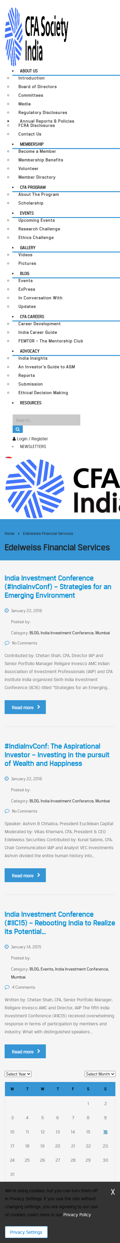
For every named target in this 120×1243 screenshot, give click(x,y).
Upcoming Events (36, 220)
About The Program (38, 194)
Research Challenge (39, 229)
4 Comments (23, 987)
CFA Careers (32, 316)
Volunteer (28, 168)
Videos (25, 254)
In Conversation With (40, 298)
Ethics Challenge (36, 237)
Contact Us (30, 134)
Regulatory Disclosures (42, 112)
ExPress (26, 289)
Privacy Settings (26, 1232)
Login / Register (32, 438)
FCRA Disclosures (36, 125)
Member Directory (37, 177)
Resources (31, 402)
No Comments (24, 642)
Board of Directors (37, 86)
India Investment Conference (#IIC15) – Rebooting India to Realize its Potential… (60, 922)
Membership (32, 144)
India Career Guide (37, 332)
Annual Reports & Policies (47, 121)
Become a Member (37, 151)
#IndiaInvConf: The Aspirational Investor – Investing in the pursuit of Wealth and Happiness (57, 754)
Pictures (27, 263)
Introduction (31, 78)
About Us (29, 70)
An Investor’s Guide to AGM (46, 367)
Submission (30, 384)
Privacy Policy (77, 1214)
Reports (26, 375)
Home (9, 533)
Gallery (27, 247)
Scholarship (31, 203)
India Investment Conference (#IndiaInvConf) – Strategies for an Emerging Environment (58, 586)
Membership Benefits (40, 160)
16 (105, 1131)
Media (24, 104)
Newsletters (33, 446)
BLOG (24, 273)
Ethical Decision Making (43, 392)
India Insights (33, 358)
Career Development (39, 323)
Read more (23, 707)
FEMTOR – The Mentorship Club (50, 341)
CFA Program (33, 187)
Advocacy (29, 351)
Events (27, 213)
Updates (27, 306)
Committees (30, 95)
